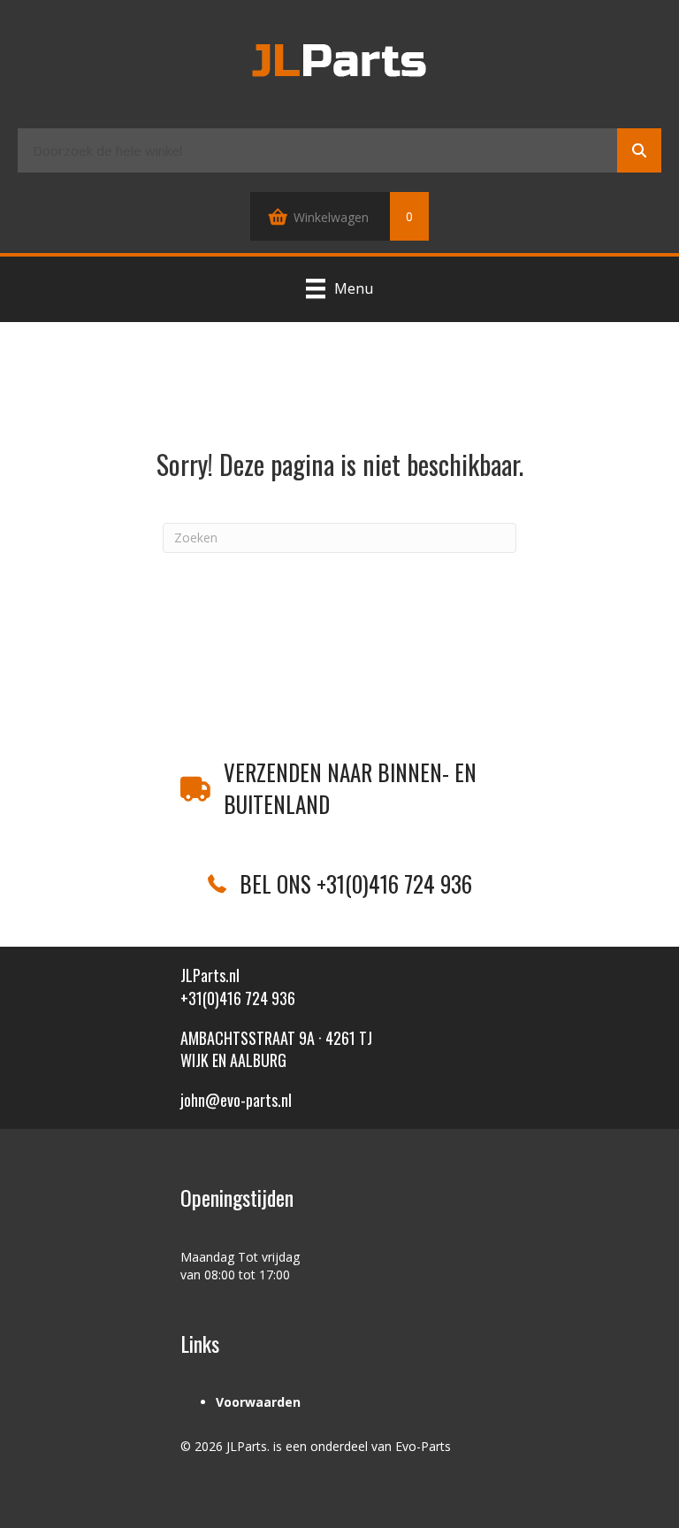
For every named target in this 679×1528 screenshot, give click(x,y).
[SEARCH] (639, 150)
